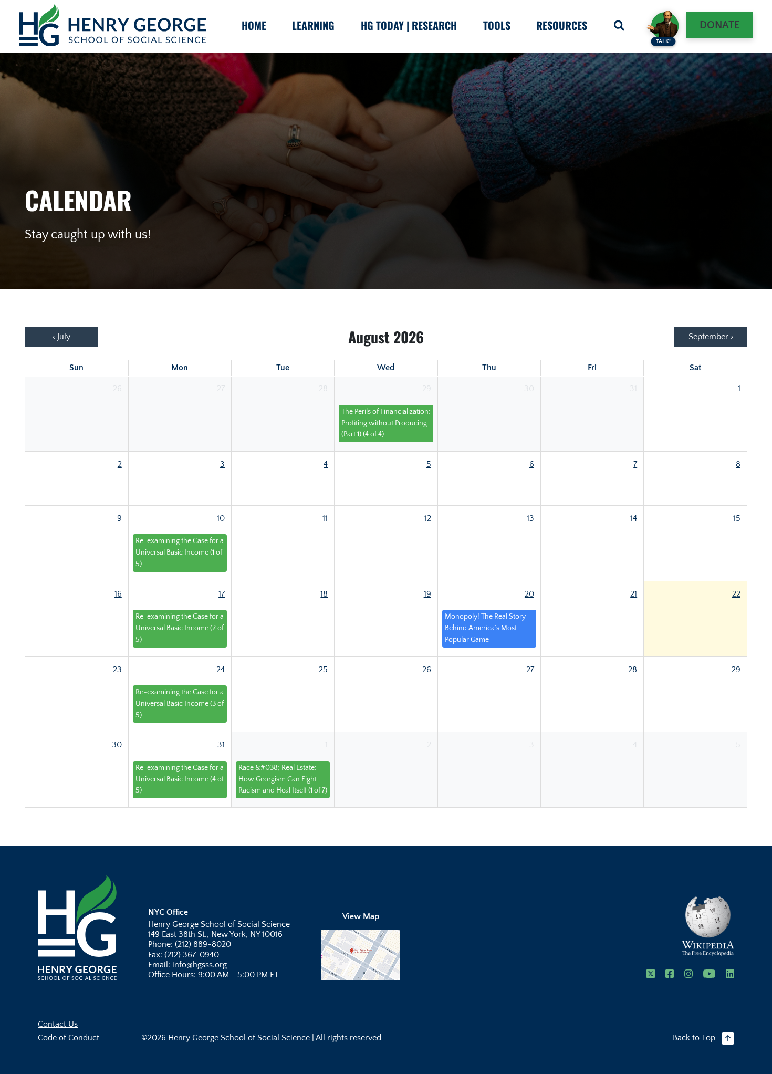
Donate (720, 25)
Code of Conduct (68, 1037)
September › (710, 336)
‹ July (61, 336)
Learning (313, 25)
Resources (561, 25)
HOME (254, 25)
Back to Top (694, 1037)
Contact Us (58, 1024)
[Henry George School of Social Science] (77, 927)
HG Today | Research (409, 25)
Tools (496, 25)
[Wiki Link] (708, 926)
